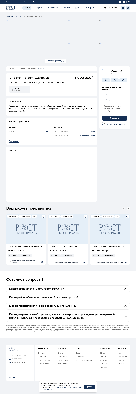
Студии (60, 353)
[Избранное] (129, 2)
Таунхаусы (80, 357)
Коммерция (89, 8)
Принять (89, 387)
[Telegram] (123, 8)
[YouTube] (124, 2)
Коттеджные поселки (84, 360)
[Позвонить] (106, 80)
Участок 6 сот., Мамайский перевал (25, 247)
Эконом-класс (43, 364)
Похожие (40, 68)
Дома (77, 8)
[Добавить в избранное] (43, 216)
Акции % (27, 8)
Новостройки (53, 8)
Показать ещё (14, 141)
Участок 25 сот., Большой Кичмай (108, 247)
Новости (19, 2)
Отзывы (45, 2)
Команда (27, 2)
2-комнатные (63, 360)
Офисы (102, 353)
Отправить (114, 118)
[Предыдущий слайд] (123, 208)
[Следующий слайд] (128, 208)
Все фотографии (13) (55, 61)
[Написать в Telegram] (123, 80)
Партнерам (36, 2)
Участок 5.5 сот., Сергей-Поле (64, 247)
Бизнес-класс (43, 357)
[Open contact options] (42, 261)
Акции (120, 353)
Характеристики (24, 68)
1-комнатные (62, 357)
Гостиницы (104, 364)
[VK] (120, 2)
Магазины (103, 360)
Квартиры (39, 8)
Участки (67, 8)
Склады (103, 357)
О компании (10, 2)
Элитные (41, 353)
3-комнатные (63, 364)
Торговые (103, 367)
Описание (12, 68)
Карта (33, 68)
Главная (10, 16)
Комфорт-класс (44, 360)
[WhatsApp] (128, 8)
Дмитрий (116, 71)
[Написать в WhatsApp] (115, 80)
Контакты (53, 2)
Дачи (78, 353)
